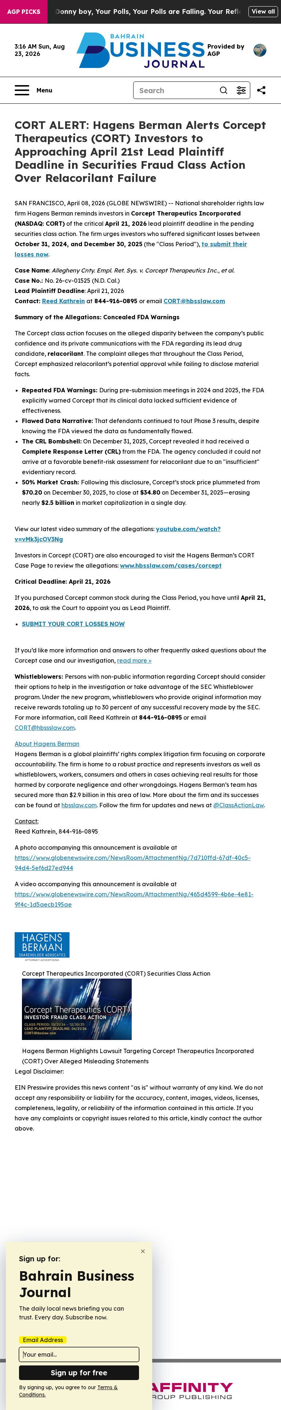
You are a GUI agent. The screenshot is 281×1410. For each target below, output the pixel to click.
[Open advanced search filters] (241, 90)
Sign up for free (79, 1372)
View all (263, 11)
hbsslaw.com (79, 805)
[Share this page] (261, 90)
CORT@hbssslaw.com (45, 727)
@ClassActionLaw (238, 805)
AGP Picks (23, 11)
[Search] (223, 90)
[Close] (142, 1251)
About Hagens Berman (47, 743)
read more (132, 660)
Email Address (43, 1340)
